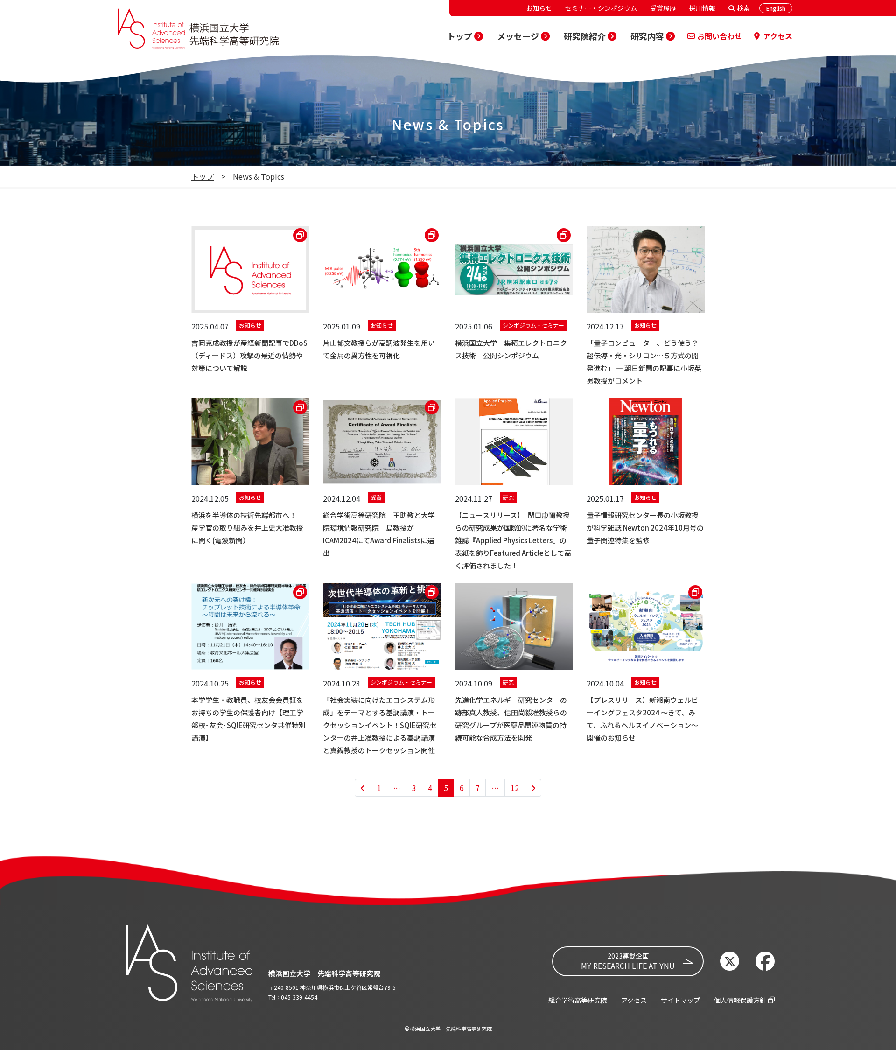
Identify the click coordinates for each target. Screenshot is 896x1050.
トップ (202, 176)
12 (515, 787)
